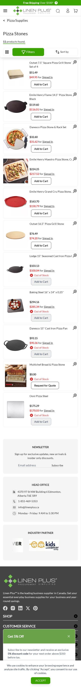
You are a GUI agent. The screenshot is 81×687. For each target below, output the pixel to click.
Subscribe (57, 465)
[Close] (69, 636)
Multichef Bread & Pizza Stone (47, 364)
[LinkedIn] (20, 608)
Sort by (64, 51)
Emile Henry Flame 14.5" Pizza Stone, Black (51, 96)
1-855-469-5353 (27, 501)
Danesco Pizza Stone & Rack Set (48, 127)
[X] (28, 608)
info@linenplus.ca (28, 507)
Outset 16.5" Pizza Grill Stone (47, 223)
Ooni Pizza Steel (39, 396)
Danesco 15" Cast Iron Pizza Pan (48, 328)
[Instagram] (13, 608)
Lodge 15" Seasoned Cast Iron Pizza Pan (53, 256)
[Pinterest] (35, 608)
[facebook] (5, 608)
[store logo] (32, 11)
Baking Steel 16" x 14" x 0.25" (47, 292)
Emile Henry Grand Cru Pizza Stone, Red (53, 191)
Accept (40, 680)
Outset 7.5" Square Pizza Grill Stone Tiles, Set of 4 (53, 64)
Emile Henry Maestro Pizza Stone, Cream (53, 159)
